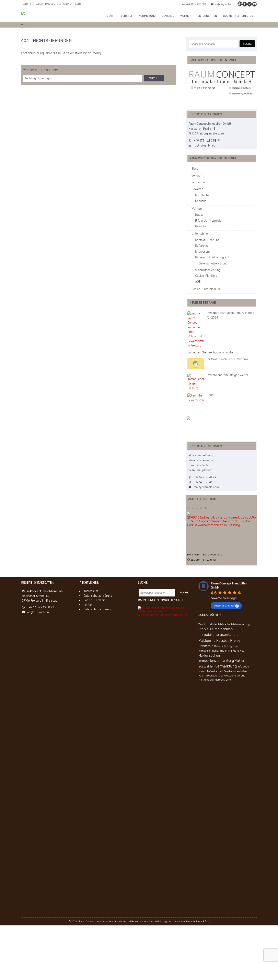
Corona (241, 675)
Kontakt (67, 4)
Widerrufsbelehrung (207, 270)
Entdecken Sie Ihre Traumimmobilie (210, 352)
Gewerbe (168, 15)
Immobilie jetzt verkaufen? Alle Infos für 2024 (230, 315)
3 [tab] (196, 508)
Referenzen (202, 246)
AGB (198, 281)
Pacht (202, 675)
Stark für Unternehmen (215, 629)
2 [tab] (192, 508)
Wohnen (185, 15)
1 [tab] (188, 508)
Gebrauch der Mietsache (221, 675)
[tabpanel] (221, 536)
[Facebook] (244, 4)
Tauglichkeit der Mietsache (214, 624)
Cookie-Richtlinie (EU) (238, 15)
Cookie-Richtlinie (206, 276)
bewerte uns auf (224, 605)
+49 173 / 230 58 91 (197, 4)
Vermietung (147, 15)
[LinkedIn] (254, 4)
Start (110, 15)
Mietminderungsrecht (211, 679)
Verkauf (127, 15)
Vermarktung (226, 666)
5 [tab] (205, 508)
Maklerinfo (207, 640)
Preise (235, 640)
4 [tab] (201, 508)
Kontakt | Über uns (207, 240)
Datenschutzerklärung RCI (212, 257)
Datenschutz (53, 4)
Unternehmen (207, 15)
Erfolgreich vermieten (209, 220)
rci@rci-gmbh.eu (224, 4)
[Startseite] (23, 13)
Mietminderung (240, 624)
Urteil (228, 679)
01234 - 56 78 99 (205, 477)
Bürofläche (202, 195)
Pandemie (205, 646)
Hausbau (222, 641)
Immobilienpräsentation (218, 634)
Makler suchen (209, 655)
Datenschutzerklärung (213, 263)
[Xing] (249, 4)
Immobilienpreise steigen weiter (227, 375)
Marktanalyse (236, 650)
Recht (24, 4)
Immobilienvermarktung (216, 661)
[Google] (240, 4)
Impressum (36, 4)
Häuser (200, 215)
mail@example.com (206, 487)
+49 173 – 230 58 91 (207, 140)
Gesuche (201, 201)
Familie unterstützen (235, 671)
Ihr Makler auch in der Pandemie (228, 359)
